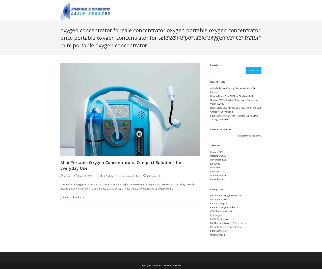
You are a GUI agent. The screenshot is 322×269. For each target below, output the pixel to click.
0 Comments (154, 176)
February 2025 (217, 171)
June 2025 (215, 163)
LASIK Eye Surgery (219, 219)
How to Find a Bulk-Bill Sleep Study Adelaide (232, 96)
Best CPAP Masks (218, 199)
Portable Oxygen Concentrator (225, 226)
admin (67, 176)
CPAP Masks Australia (221, 211)
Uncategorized (217, 234)
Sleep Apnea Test (218, 230)
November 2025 (218, 159)
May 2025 (215, 167)
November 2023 (218, 175)
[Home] (162, 36)
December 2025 (218, 155)
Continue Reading (75, 197)
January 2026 (216, 151)
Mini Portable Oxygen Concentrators (120, 176)
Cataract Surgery (218, 203)
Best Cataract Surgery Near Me (225, 195)
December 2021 (218, 179)
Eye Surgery (216, 215)
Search (214, 64)
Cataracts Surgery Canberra (224, 207)
